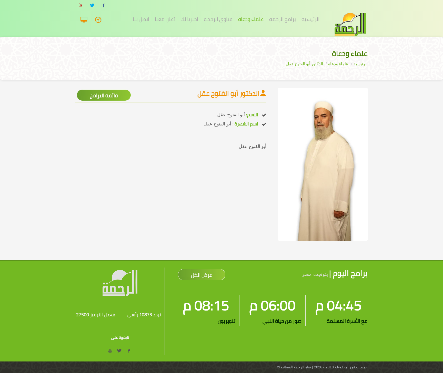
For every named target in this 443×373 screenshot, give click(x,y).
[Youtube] (80, 6)
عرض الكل (201, 275)
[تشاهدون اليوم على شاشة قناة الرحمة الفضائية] (100, 20)
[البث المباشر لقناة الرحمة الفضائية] (85, 20)
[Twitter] (92, 6)
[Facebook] (103, 6)
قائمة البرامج (104, 95)
